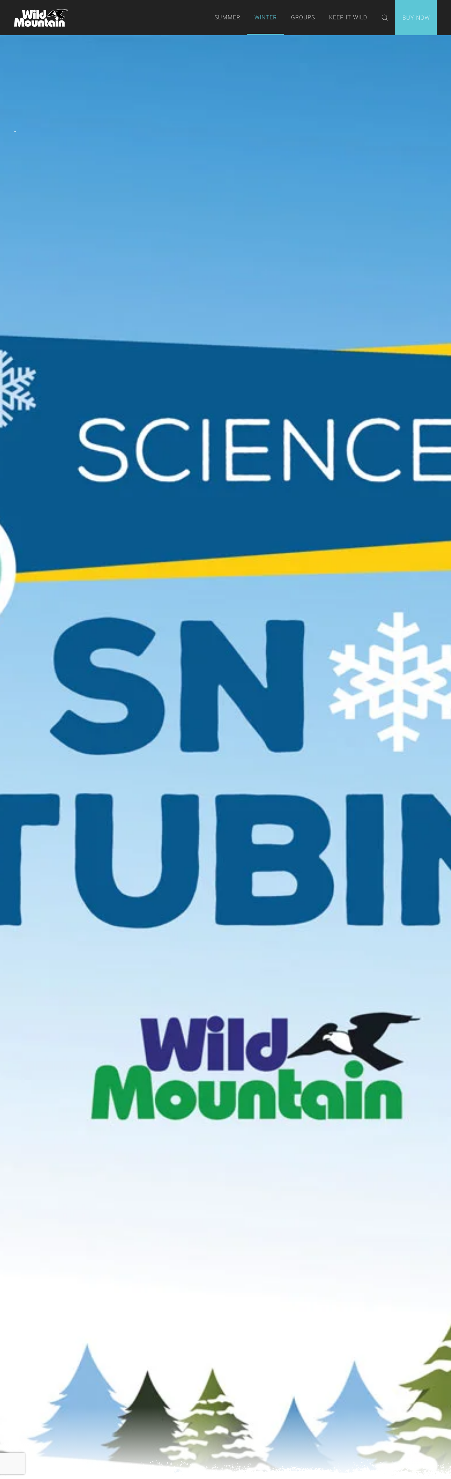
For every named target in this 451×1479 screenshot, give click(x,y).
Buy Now (416, 17)
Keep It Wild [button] (348, 17)
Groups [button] (303, 17)
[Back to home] (41, 17)
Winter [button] (265, 17)
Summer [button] (227, 17)
